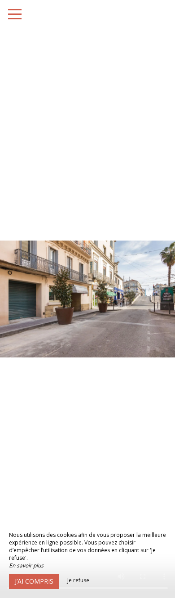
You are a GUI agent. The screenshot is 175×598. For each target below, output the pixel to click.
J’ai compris (34, 581)
